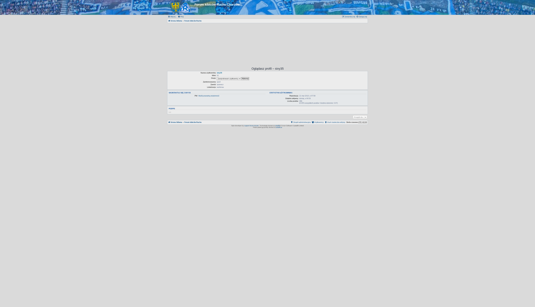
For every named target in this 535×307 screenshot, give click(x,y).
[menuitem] (181, 17)
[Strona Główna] (180, 7)
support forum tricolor (251, 125)
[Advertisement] (267, 43)
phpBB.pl (279, 127)
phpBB (277, 125)
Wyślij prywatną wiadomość (208, 96)
